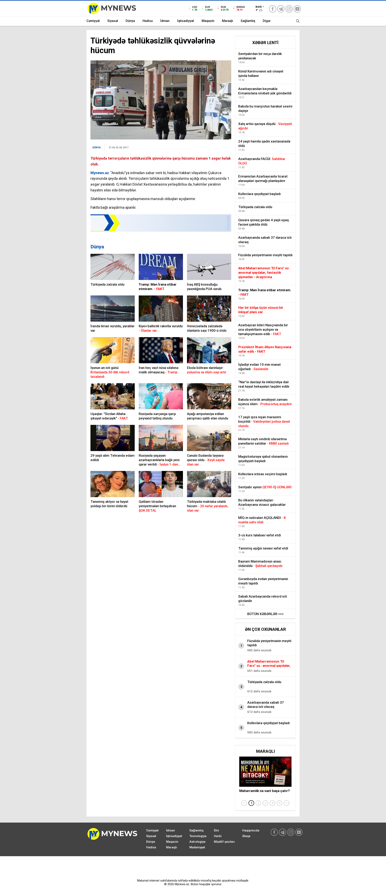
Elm (216, 830)
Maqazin (208, 21)
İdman (164, 21)
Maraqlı (227, 21)
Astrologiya (197, 842)
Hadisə (148, 21)
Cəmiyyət (93, 21)
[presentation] (244, 803)
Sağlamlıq (248, 21)
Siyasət (112, 21)
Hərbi (218, 836)
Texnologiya (197, 836)
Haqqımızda (250, 830)
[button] (251, 803)
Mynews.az (99, 173)
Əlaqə (246, 836)
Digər (267, 21)
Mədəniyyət (197, 847)
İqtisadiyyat (185, 21)
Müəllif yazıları (224, 842)
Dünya (130, 21)
